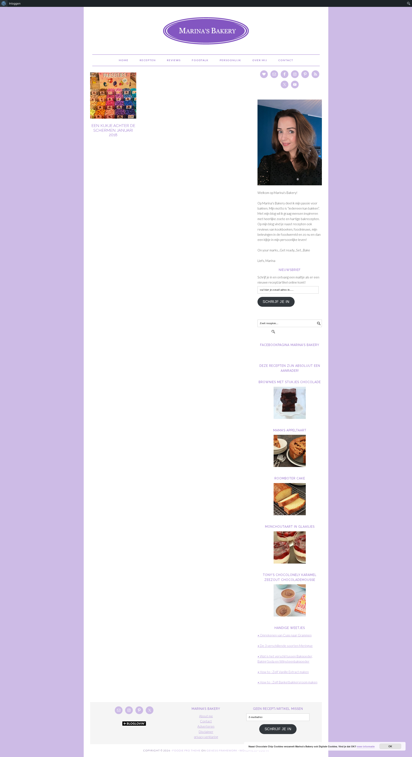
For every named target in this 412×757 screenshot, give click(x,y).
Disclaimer (206, 732)
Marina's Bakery (206, 28)
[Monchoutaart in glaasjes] (290, 547)
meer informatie (366, 746)
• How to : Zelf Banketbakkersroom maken (287, 682)
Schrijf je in (276, 302)
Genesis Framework (221, 750)
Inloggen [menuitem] (15, 3)
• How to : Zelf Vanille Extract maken (283, 672)
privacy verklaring (206, 737)
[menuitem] (4, 3)
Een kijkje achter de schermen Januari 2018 (113, 130)
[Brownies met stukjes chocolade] (290, 403)
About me (206, 716)
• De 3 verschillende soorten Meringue (285, 646)
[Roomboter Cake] (290, 499)
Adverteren (205, 726)
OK (390, 746)
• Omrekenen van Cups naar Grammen (285, 635)
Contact (206, 721)
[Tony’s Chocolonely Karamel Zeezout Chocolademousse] (290, 600)
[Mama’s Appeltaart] (290, 451)
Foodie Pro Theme (186, 750)
